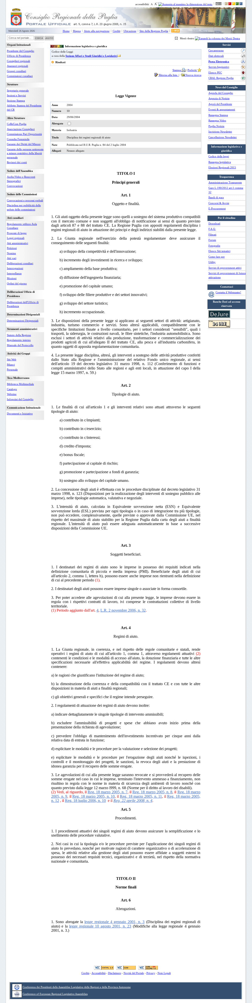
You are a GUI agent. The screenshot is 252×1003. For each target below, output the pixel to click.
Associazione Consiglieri (21, 129)
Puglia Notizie (216, 126)
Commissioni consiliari (20, 75)
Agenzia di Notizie (219, 98)
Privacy (150, 973)
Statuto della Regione (19, 335)
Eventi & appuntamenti (221, 109)
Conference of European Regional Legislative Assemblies (55, 993)
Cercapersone (216, 50)
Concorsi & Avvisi (218, 203)
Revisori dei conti (17, 162)
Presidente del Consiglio (20, 50)
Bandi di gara (216, 197)
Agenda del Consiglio (220, 92)
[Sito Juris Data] (219, 316)
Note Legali (164, 973)
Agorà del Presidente (220, 104)
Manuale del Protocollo (20, 345)
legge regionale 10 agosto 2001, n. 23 (100, 926)
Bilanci (11, 364)
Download (214, 223)
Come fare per (216, 256)
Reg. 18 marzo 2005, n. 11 (141, 796)
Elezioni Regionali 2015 (222, 167)
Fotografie (214, 245)
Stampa (177, 70)
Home (66, 31)
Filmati (212, 234)
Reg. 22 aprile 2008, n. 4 (132, 800)
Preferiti (192, 70)
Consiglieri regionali (18, 60)
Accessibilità (99, 973)
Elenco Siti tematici (219, 251)
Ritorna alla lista (168, 75)
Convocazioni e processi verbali (25, 200)
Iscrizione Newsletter (220, 131)
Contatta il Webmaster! (228, 292)
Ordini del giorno (17, 283)
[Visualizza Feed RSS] (175, 31)
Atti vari (11, 258)
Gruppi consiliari (16, 71)
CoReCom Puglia (16, 123)
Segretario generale (18, 90)
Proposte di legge (17, 233)
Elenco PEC (215, 72)
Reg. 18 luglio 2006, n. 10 (85, 800)
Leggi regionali (15, 237)
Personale (12, 369)
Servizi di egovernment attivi (224, 267)
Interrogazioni (15, 268)
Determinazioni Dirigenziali (22, 320)
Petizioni (12, 248)
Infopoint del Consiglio (20, 399)
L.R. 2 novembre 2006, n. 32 (123, 610)
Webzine (11, 394)
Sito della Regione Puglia (154, 31)
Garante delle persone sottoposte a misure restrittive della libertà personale (25, 153)
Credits (85, 973)
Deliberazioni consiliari (20, 263)
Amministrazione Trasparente (225, 182)
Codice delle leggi (218, 156)
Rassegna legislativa (219, 162)
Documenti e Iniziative (20, 413)
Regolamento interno (19, 340)
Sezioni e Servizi (16, 95)
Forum (212, 239)
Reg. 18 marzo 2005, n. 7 (107, 792)
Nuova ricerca (193, 75)
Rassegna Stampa (218, 115)
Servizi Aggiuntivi (218, 66)
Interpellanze (14, 273)
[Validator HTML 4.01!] (104, 967)
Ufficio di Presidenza (19, 55)
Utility (212, 262)
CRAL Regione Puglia (221, 77)
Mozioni (11, 278)
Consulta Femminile (18, 139)
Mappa (77, 31)
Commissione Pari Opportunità (24, 134)
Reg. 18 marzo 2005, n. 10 (93, 796)
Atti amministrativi (17, 243)
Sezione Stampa (16, 100)
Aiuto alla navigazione (97, 31)
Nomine (11, 253)
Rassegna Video (217, 120)
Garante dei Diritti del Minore (24, 144)
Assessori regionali (17, 65)
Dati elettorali (216, 55)
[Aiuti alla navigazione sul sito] (49, 37)
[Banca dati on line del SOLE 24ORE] (219, 326)
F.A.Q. (212, 228)
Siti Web (11, 359)
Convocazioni (15, 185)
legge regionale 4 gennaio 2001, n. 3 (114, 922)
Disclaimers (114, 973)
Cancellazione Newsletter (222, 137)
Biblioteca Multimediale (20, 384)
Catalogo (12, 389)
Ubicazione (130, 31)
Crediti (116, 31)
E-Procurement (217, 208)
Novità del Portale (134, 973)
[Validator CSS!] (126, 967)
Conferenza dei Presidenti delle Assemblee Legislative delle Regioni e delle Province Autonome (77, 987)
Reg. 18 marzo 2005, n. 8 (152, 792)
